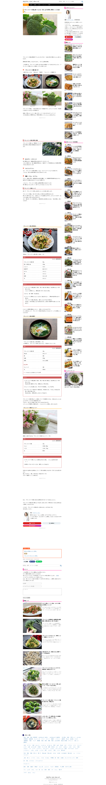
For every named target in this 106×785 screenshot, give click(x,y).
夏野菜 (25, 742)
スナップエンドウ (59, 748)
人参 (25, 745)
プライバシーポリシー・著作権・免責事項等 (53, 784)
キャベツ (79, 745)
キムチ (51, 766)
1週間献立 (26, 740)
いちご (33, 772)
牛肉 (25, 753)
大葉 (54, 750)
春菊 (49, 746)
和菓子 (52, 739)
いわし (32, 769)
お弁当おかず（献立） (43, 737)
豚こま (35, 753)
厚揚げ (36, 766)
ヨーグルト (31, 760)
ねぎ (58, 745)
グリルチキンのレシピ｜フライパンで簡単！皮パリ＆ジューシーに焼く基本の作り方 (77, 239)
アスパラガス (71, 748)
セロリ (60, 746)
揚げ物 (71, 739)
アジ (25, 769)
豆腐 (28, 766)
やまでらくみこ (70, 19)
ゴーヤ (33, 748)
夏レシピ (77, 740)
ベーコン (78, 753)
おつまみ (79, 737)
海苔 (49, 769)
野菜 (52, 740)
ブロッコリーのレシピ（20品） (31, 555)
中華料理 (26, 739)
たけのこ (50, 750)
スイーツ (44, 4)
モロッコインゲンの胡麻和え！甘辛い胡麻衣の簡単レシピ (77, 47)
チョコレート (27, 763)
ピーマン (29, 745)
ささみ (54, 753)
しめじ (32, 750)
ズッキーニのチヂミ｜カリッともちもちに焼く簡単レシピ (77, 76)
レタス (25, 746)
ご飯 (25, 757)
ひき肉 (58, 753)
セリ (57, 746)
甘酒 (58, 757)
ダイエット (70, 740)
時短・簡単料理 (33, 737)
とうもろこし (27, 750)
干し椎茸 (62, 766)
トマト (74, 745)
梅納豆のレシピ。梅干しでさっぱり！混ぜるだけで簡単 (77, 66)
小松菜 (39, 746)
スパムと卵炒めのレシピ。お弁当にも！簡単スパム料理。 (77, 306)
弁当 (39, 4)
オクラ (76, 748)
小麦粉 (62, 757)
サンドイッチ (37, 739)
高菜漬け (57, 766)
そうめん (47, 757)
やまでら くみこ (36, 512)
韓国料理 (31, 739)
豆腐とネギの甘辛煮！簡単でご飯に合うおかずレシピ (77, 85)
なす (65, 745)
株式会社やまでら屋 (56, 778)
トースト (33, 757)
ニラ (30, 748)
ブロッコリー (46, 748)
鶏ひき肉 (70, 753)
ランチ (34, 740)
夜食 (46, 740)
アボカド (26, 748)
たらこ (56, 769)
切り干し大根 (68, 766)
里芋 (54, 745)
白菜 (29, 746)
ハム (74, 753)
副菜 (35, 4)
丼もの (67, 739)
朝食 (30, 740)
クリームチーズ (39, 760)
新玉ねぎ (63, 750)
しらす (28, 769)
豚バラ (39, 753)
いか (37, 769)
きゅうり (38, 745)
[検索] (82, 1)
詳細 (57, 575)
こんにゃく (46, 766)
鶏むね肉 (44, 753)
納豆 (25, 766)
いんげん (52, 748)
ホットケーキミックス (70, 757)
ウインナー (26, 754)
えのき (36, 750)
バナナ (25, 772)
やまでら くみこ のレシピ (31, 1)
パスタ (42, 757)
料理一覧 (26, 4)
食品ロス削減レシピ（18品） (30, 551)
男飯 (49, 740)
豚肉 (28, 753)
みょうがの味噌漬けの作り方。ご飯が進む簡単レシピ (77, 134)
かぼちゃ (65, 746)
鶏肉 (31, 753)
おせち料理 (57, 740)
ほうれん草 (33, 746)
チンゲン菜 (44, 746)
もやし (74, 746)
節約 (68, 737)
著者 (49, 4)
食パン (28, 757)
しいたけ (41, 750)
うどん (38, 757)
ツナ (52, 769)
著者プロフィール (53, 782)
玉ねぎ (61, 745)
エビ (42, 769)
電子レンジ (73, 737)
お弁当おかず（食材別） (55, 737)
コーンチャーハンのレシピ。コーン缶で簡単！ (77, 124)
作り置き (64, 737)
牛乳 (27, 760)
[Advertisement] (42, 45)
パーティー (57, 739)
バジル (58, 750)
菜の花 (52, 746)
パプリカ (70, 745)
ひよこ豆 (41, 766)
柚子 (46, 750)
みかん (29, 772)
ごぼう (70, 746)
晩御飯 (38, 740)
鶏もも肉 (49, 753)
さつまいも (49, 745)
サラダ (76, 739)
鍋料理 (63, 739)
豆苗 (78, 746)
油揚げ (31, 766)
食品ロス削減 (64, 740)
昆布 (46, 769)
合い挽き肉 (64, 753)
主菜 (31, 4)
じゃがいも (43, 745)
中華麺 (51, 757)
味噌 (77, 757)
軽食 (42, 740)
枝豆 (66, 748)
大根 (33, 745)
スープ (42, 739)
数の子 (60, 769)
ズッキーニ (39, 748)
